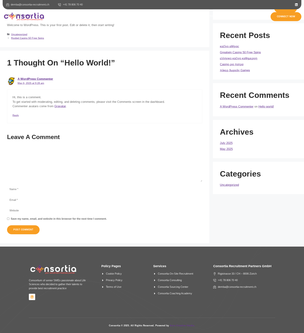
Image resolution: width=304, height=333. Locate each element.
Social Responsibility (197, 16)
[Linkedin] (296, 4)
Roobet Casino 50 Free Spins (27, 38)
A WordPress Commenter (35, 79)
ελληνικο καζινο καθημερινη (238, 58)
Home (95, 16)
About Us (111, 16)
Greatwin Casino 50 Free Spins (240, 52)
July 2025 (226, 143)
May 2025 (226, 149)
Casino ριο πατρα (231, 64)
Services (130, 16)
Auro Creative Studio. (182, 325)
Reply (15, 115)
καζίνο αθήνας (229, 46)
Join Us (171, 16)
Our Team (153, 16)
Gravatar (60, 106)
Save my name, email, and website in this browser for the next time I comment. (59, 218)
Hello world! (266, 106)
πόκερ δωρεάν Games (235, 70)
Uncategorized (19, 34)
